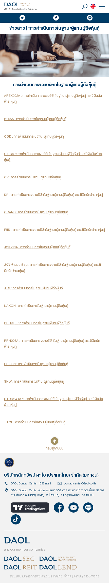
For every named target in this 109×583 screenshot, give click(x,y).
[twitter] (22, 18)
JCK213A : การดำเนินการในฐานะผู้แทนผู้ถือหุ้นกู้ (37, 247)
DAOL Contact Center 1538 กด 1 (31, 483)
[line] (90, 18)
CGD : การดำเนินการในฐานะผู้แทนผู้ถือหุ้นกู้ (34, 136)
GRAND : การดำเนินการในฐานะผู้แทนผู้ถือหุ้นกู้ (36, 212)
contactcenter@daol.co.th (80, 483)
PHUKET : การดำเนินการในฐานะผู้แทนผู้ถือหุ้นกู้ (37, 323)
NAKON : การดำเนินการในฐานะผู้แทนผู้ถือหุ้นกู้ (36, 306)
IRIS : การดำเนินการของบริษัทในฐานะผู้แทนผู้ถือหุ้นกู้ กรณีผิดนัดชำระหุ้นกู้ (54, 230)
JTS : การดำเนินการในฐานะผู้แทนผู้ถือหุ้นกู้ (33, 288)
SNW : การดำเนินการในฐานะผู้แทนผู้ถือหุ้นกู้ (34, 381)
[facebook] (56, 18)
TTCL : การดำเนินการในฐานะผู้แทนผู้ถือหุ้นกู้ (34, 422)
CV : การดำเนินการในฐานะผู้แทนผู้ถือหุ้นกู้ (32, 177)
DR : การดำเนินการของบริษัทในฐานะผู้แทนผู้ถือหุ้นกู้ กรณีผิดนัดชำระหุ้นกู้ (53, 195)
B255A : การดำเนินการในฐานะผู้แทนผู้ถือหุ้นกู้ (35, 119)
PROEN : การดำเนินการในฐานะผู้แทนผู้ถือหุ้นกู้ (36, 364)
